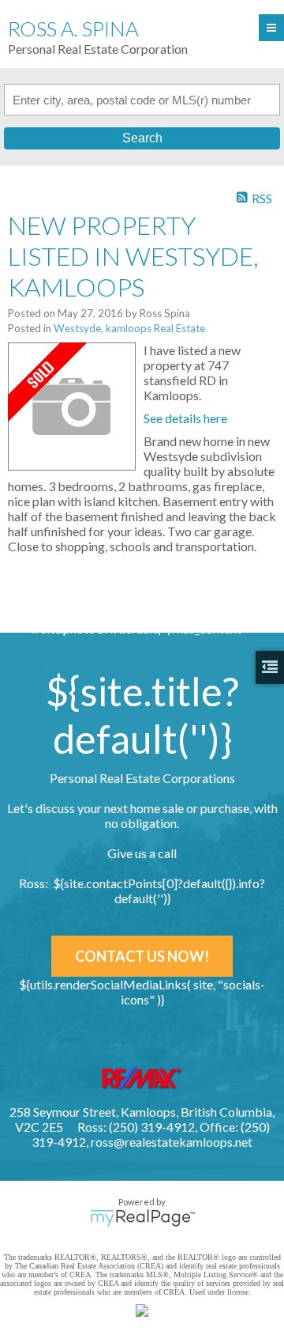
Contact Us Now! (142, 956)
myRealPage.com (142, 1218)
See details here (185, 417)
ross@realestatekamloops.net (171, 1141)
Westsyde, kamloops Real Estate (129, 328)
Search (142, 138)
